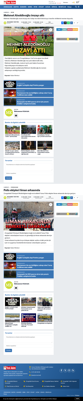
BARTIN (16, 7)
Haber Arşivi (66, 386)
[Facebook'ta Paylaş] (62, 23)
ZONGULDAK (8, 7)
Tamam (77, 398)
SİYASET (41, 7)
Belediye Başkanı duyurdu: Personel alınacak (27, 325)
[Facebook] (61, 370)
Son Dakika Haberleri (49, 386)
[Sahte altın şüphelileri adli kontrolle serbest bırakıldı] (44, 301)
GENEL (30, 7)
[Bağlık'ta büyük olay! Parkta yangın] (12, 301)
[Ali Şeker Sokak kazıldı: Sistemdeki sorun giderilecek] (28, 301)
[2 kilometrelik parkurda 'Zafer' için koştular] (12, 129)
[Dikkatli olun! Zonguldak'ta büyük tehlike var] (12, 317)
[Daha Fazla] (71, 23)
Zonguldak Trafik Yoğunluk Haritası (69, 382)
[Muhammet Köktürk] (9, 112)
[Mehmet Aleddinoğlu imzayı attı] (29, 41)
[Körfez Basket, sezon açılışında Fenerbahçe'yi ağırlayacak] (28, 145)
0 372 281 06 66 (35, 372)
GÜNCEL (54, 7)
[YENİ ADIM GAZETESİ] (10, 2)
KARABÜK (23, 7)
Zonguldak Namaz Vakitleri (51, 381)
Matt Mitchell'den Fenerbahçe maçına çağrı (43, 152)
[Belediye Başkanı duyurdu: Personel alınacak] (28, 317)
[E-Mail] (16, 115)
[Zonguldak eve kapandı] (44, 317)
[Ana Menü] (78, 7)
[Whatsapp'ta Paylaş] (68, 23)
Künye (69, 7)
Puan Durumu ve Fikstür (13, 386)
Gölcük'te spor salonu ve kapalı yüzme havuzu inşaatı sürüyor (12, 152)
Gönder (8, 178)
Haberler (6, 12)
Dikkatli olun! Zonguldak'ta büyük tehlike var (11, 325)
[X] (65, 370)
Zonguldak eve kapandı (44, 323)
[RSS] (73, 370)
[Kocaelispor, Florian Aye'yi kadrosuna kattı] (44, 129)
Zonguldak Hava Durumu (32, 381)
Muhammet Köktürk (21, 111)
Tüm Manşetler (29, 386)
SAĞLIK (47, 7)
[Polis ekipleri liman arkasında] (29, 216)
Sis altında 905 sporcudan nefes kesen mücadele (28, 136)
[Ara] (76, 7)
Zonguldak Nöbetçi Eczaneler (11, 382)
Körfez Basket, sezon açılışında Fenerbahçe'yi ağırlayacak (28, 152)
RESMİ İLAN (62, 7)
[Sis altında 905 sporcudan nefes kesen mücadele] (28, 129)
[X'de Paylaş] (65, 23)
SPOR (35, 7)
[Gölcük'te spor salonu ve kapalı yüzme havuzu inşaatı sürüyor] (12, 145)
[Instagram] (69, 370)
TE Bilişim (77, 395)
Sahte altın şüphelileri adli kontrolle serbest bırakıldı (44, 309)
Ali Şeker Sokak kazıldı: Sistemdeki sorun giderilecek (28, 309)
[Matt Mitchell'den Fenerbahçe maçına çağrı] (44, 145)
